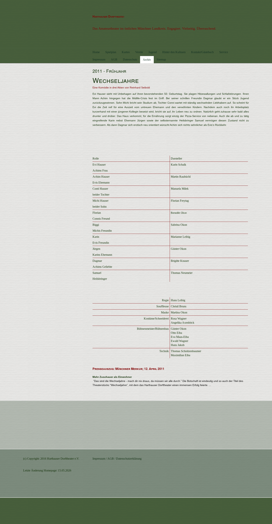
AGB (114, 59)
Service (223, 52)
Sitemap (161, 59)
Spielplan (110, 52)
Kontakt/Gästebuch (202, 52)
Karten (126, 52)
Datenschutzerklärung (129, 458)
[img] (55, 24)
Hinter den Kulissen (174, 52)
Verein (139, 52)
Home (96, 52)
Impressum (99, 59)
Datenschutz (130, 59)
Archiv (147, 59)
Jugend (152, 52)
